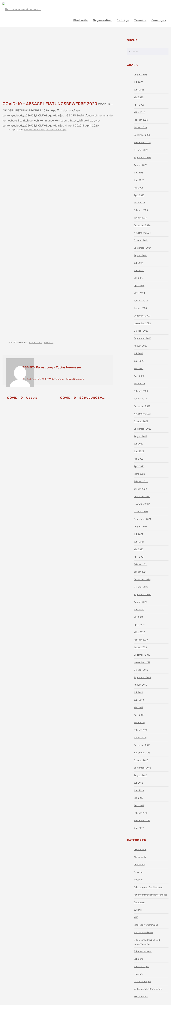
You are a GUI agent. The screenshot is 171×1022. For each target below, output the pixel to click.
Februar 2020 (141, 639)
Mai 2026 (138, 97)
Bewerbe (48, 342)
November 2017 (142, 820)
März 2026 (139, 112)
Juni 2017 (139, 828)
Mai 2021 (138, 549)
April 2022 (139, 466)
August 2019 (140, 684)
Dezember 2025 (142, 135)
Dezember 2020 (142, 579)
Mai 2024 (138, 278)
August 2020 (140, 602)
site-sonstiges (141, 966)
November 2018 (142, 752)
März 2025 (139, 202)
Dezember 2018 (142, 745)
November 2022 (142, 413)
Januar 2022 (140, 489)
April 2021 (139, 556)
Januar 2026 (140, 127)
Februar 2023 (141, 391)
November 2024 (142, 232)
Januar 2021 (140, 571)
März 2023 (139, 383)
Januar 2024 (140, 308)
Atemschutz (140, 857)
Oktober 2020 (141, 587)
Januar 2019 (140, 737)
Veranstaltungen (142, 981)
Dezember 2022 (142, 406)
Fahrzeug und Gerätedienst (148, 887)
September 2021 (142, 519)
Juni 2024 (139, 270)
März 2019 (139, 722)
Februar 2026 (141, 119)
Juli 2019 (138, 692)
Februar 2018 (140, 813)
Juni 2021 (139, 541)
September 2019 (142, 677)
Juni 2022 (139, 451)
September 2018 (142, 767)
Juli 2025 (138, 172)
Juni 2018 (139, 790)
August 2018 (140, 775)
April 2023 (139, 376)
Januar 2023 (140, 398)
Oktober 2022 (141, 421)
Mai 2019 (138, 707)
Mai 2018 (138, 797)
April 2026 (139, 104)
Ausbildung (139, 864)
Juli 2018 (138, 782)
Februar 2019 (140, 730)
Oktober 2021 (141, 511)
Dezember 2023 (142, 315)
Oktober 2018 (141, 760)
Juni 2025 (139, 180)
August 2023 (140, 345)
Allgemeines (35, 342)
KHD (136, 917)
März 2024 (139, 293)
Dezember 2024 (142, 225)
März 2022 (139, 473)
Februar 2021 (140, 564)
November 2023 (142, 323)
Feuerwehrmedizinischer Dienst (150, 894)
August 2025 (140, 165)
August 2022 (140, 436)
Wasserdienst (141, 996)
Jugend (138, 909)
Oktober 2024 (141, 240)
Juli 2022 (138, 443)
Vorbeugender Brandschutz (148, 989)
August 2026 (140, 74)
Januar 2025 (140, 217)
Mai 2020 (138, 617)
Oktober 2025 (141, 150)
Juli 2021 (138, 534)
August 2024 (140, 255)
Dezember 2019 (142, 654)
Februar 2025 (141, 210)
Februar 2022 (141, 481)
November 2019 (142, 662)
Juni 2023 (139, 361)
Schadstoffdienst (143, 951)
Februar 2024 (141, 300)
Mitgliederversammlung (146, 924)
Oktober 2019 (141, 669)
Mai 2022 (138, 458)
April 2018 (139, 805)
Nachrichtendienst (143, 932)
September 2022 (142, 428)
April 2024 (139, 285)
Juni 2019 (139, 699)
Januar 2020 (140, 647)
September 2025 (142, 157)
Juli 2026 (138, 82)
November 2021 (142, 504)
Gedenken (139, 902)
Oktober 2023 (141, 330)
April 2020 (139, 624)
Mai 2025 (138, 187)
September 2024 (142, 247)
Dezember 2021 (142, 496)
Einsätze (138, 879)
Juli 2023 (138, 353)
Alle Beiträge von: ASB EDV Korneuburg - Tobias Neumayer (53, 379)
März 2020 (139, 632)
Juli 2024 (138, 263)
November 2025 (142, 142)
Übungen (138, 974)
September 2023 (142, 338)
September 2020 (142, 594)
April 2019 (139, 715)
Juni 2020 (139, 609)
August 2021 (140, 526)
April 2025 (139, 195)
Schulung (138, 958)
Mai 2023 (138, 368)
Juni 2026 (139, 89)
